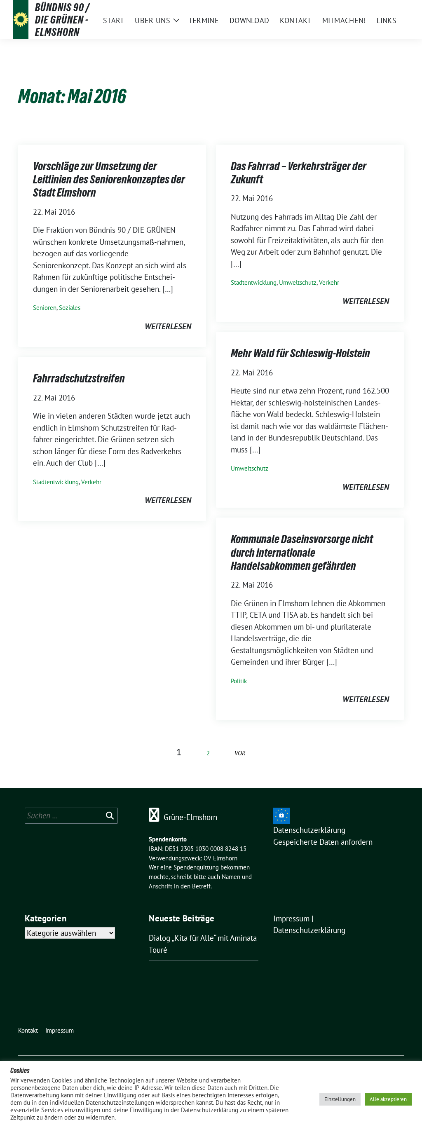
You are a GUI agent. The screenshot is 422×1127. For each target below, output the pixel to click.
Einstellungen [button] (340, 1099)
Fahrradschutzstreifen (79, 378)
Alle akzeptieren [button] (388, 1099)
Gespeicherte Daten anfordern (323, 842)
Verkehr (329, 282)
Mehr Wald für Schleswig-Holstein (300, 353)
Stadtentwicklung (254, 282)
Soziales (69, 308)
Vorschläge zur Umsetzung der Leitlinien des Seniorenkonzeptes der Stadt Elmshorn (109, 179)
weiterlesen (168, 326)
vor (240, 753)
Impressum (291, 918)
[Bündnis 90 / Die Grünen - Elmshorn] (20, 19)
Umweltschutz (297, 282)
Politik (239, 681)
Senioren (44, 308)
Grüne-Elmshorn (190, 817)
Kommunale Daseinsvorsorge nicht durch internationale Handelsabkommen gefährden (302, 552)
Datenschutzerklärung (309, 830)
